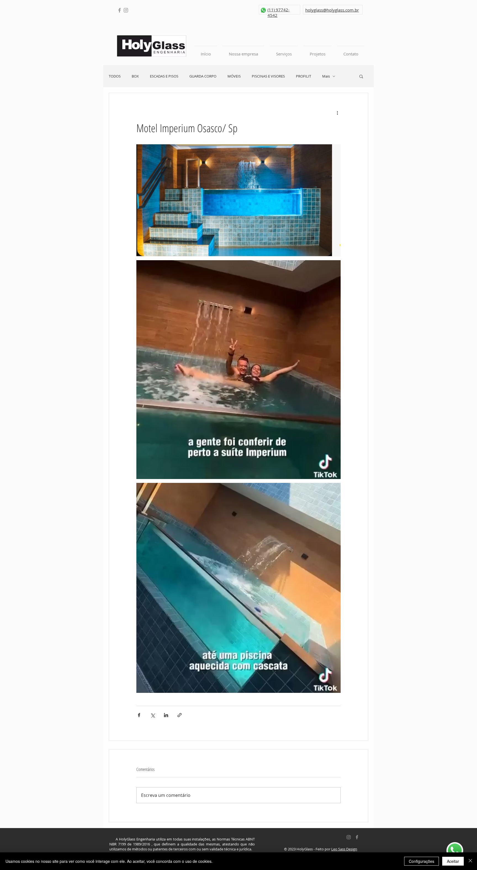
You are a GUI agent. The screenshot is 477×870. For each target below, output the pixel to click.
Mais (326, 76)
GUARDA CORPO (202, 76)
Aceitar (453, 861)
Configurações (421, 861)
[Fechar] (470, 861)
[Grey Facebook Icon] (357, 837)
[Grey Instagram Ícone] (348, 837)
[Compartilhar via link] (179, 715)
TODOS (115, 76)
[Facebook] (119, 10)
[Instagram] (126, 10)
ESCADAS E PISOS (164, 76)
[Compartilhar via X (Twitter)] (152, 715)
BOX (135, 76)
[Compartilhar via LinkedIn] (166, 715)
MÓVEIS (234, 76)
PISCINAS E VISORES (268, 76)
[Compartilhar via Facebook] (139, 715)
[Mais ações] (337, 113)
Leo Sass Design (344, 849)
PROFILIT (303, 76)
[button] (361, 76)
